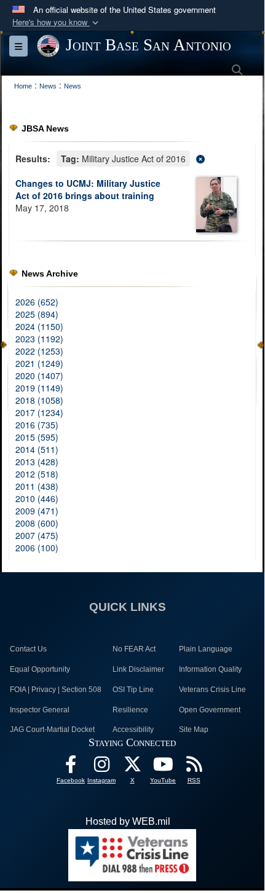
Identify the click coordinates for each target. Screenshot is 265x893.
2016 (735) (36, 425)
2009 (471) (36, 511)
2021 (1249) (39, 363)
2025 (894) (36, 314)
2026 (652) (36, 302)
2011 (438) (36, 486)
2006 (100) (36, 547)
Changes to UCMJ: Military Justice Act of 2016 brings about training (87, 189)
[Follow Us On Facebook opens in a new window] (70, 767)
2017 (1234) (39, 412)
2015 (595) (36, 437)
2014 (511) (36, 449)
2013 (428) (36, 461)
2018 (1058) (39, 400)
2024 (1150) (39, 326)
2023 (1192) (39, 338)
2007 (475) (36, 535)
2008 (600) (36, 523)
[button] (56, 22)
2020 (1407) (39, 375)
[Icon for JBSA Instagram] (101, 767)
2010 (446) (36, 498)
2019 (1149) (39, 388)
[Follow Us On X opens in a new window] (132, 767)
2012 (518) (36, 474)
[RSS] (193, 767)
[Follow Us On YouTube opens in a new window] (163, 767)
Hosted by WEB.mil (127, 821)
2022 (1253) (39, 351)
